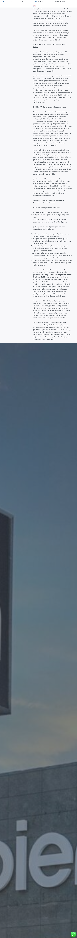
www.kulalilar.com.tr (42, 21)
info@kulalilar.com (47, 282)
